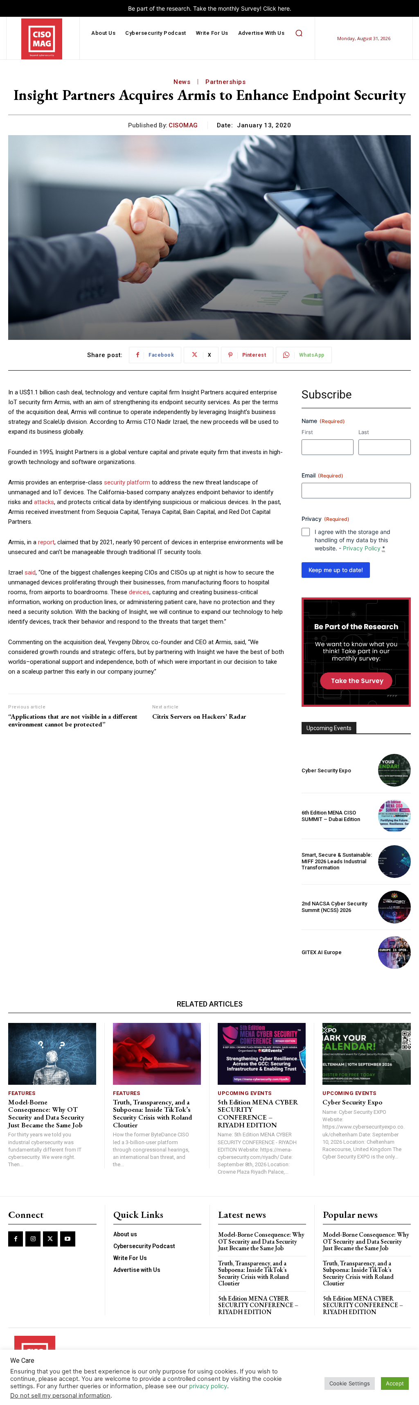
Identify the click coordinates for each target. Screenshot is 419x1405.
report (46, 542)
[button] (298, 33)
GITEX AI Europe (322, 952)
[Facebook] (15, 1238)
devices (139, 592)
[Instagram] (32, 1238)
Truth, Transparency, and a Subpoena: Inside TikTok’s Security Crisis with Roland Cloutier (152, 1113)
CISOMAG (183, 125)
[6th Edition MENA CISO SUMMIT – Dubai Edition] (394, 815)
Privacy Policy (362, 548)
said (30, 572)
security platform (127, 482)
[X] (50, 1238)
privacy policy (208, 1386)
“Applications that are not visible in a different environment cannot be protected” (72, 720)
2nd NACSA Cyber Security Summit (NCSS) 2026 (334, 906)
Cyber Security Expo (326, 770)
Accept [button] (395, 1383)
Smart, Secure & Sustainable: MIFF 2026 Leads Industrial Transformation (337, 861)
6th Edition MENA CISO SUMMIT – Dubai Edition (331, 816)
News (181, 82)
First (307, 432)
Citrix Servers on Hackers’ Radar (199, 716)
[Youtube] (67, 1238)
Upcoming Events (245, 1093)
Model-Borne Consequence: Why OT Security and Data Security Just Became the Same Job (46, 1113)
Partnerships (225, 82)
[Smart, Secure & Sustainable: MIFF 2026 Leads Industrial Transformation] (394, 861)
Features (21, 1093)
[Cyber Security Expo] (394, 770)
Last (363, 432)
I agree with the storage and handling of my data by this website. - (352, 540)
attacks (44, 502)
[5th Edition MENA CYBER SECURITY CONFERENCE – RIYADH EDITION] (262, 1054)
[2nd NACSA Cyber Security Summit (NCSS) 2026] (394, 907)
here (284, 8)
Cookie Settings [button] (349, 1383)
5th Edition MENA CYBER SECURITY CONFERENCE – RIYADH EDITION (258, 1113)
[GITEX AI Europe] (394, 952)
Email (322, 475)
